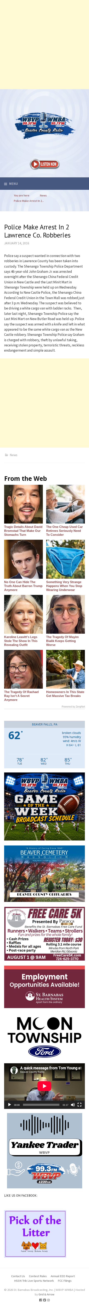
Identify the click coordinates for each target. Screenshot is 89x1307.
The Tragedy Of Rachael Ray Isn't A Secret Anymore (21, 696)
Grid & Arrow (46, 1294)
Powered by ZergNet (73, 706)
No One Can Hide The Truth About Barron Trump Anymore (23, 586)
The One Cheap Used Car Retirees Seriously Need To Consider (64, 530)
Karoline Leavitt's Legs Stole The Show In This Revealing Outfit (20, 641)
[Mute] (73, 1105)
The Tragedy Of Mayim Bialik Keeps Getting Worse (62, 641)
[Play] (9, 1105)
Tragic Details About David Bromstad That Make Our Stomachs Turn (23, 530)
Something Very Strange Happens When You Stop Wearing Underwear (64, 586)
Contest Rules (38, 1276)
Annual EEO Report (63, 1276)
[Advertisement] (44, 44)
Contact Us (18, 1276)
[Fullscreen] (79, 1105)
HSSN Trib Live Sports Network (34, 1281)
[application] (44, 1086)
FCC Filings (65, 1281)
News (13, 455)
